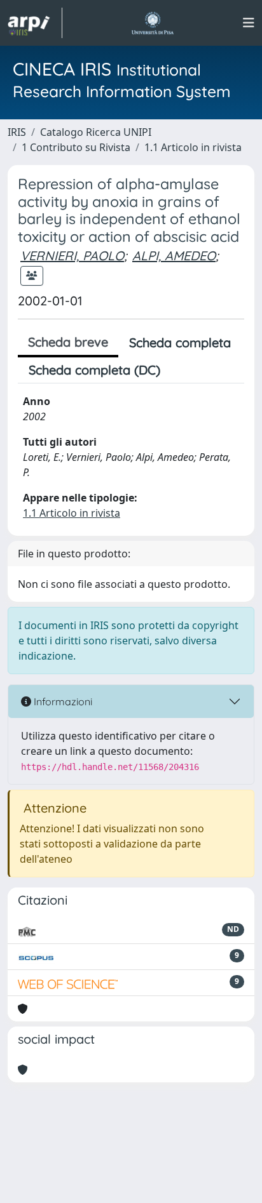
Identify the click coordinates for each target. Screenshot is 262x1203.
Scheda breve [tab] (68, 342)
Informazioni (61, 701)
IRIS (17, 132)
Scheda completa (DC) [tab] (94, 370)
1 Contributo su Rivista (76, 147)
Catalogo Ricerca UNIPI (95, 132)
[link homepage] (35, 23)
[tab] (182, 370)
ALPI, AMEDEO (174, 255)
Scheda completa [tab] (180, 342)
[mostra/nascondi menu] (248, 23)
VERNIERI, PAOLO (72, 255)
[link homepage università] (152, 23)
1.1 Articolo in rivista (193, 147)
